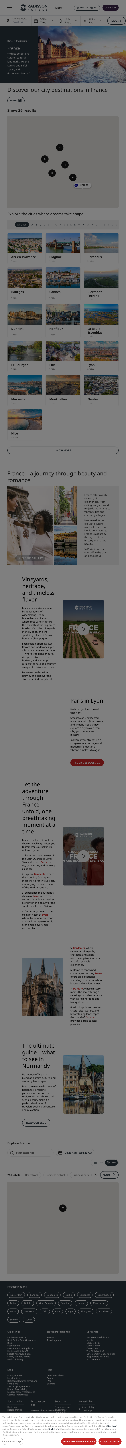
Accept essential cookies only (79, 1441)
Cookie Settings (12, 1441)
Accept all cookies (110, 1441)
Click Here (111, 1426)
